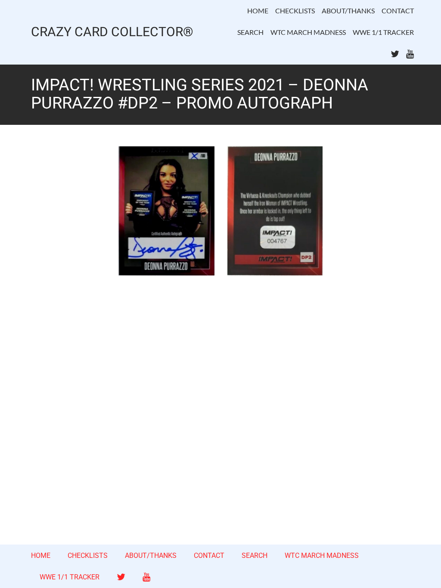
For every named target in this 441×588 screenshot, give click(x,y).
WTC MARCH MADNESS (308, 32)
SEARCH (250, 32)
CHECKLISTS (295, 10)
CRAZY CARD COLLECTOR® (112, 32)
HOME (257, 10)
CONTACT (398, 10)
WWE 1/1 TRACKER (383, 32)
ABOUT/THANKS (348, 10)
